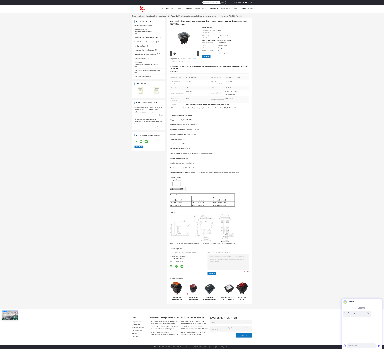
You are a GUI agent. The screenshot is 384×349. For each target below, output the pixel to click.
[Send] (379, 346)
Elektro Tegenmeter (141, 77)
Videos (180, 9)
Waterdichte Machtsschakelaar (156, 16)
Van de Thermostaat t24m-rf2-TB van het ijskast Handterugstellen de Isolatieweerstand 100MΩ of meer (193, 333)
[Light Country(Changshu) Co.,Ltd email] (137, 142)
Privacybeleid (157, 347)
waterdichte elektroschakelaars (208, 243)
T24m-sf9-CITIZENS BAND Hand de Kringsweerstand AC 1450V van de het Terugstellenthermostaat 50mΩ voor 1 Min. (193, 323)
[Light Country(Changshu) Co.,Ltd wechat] (147, 142)
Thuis (134, 16)
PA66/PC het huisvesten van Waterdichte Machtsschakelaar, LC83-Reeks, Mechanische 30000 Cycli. (177, 299)
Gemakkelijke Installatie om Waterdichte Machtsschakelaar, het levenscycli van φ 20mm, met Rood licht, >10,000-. (193, 299)
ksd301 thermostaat (141, 26)
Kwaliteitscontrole (229, 9)
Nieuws (134, 333)
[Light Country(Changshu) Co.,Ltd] (143, 9)
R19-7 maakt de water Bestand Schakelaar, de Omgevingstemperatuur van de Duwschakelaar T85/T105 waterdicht (183, 60)
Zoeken (223, 2)
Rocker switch (139, 46)
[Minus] (379, 302)
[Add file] (344, 346)
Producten (170, 9)
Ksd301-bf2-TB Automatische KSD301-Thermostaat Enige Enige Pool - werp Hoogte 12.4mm (164, 323)
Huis (161, 9)
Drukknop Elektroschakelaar (144, 50)
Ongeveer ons (200, 9)
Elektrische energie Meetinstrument (147, 70)
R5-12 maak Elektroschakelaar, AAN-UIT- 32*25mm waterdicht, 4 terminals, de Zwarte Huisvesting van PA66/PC (209, 299)
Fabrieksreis (213, 9)
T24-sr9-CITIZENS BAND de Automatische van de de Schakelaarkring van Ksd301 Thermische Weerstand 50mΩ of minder (164, 333)
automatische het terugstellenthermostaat (143, 31)
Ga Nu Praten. (237, 2)
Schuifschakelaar (140, 58)
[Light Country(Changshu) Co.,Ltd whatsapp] (142, 142)
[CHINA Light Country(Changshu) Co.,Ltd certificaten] (140, 90)
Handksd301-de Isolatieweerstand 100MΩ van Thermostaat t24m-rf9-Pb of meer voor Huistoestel (194, 328)
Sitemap (135, 336)
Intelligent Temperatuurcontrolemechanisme (146, 63)
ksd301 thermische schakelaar (145, 42)
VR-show (189, 9)
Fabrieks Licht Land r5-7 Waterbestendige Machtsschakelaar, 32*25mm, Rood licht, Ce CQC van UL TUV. (242, 299)
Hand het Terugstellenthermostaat (146, 38)
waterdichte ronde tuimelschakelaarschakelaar (186, 243)
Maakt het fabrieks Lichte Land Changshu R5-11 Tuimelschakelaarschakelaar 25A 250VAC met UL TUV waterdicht (229, 299)
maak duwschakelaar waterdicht (226, 243)
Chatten (206, 56)
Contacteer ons (246, 9)
